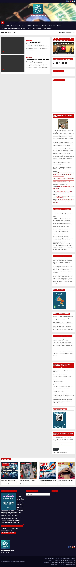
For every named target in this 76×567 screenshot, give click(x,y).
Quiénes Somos (9, 22)
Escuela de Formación (53, 560)
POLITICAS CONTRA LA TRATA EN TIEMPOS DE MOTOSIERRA (13, 28)
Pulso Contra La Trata (6, 463)
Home (60, 32)
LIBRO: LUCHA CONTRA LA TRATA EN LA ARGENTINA (34, 22)
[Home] (2, 22)
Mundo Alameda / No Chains (17, 25)
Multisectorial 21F (5, 25)
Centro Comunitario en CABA (65, 558)
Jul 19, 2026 (23, 483)
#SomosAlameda (38, 15)
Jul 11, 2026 (42, 483)
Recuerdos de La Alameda (70, 564)
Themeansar (22, 561)
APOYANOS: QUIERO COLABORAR (34, 28)
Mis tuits (54, 74)
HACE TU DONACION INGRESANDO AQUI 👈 (11, 525)
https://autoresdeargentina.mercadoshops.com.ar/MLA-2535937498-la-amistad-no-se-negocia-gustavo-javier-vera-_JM (63, 180)
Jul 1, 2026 (61, 483)
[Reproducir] (54, 53)
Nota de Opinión (61, 463)
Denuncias (44, 25)
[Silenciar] (70, 53)
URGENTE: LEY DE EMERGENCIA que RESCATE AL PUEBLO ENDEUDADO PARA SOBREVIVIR (47, 482)
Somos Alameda (29, 40)
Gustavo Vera (52, 25)
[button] (74, 25)
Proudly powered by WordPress (7, 561)
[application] (63, 48)
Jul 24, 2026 (5, 483)
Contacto (59, 25)
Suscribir (56, 449)
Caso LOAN (23, 463)
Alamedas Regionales (60, 22)
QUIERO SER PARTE (47, 28)
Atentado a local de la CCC (33, 42)
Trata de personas (50, 22)
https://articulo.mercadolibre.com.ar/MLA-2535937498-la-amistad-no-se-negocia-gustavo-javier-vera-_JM (63, 174)
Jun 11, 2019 (29, 61)
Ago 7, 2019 (29, 43)
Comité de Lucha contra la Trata (33, 25)
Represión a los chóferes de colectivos (37, 59)
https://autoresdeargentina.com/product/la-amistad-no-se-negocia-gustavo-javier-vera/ (63, 201)
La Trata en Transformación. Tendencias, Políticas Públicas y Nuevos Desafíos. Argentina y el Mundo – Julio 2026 (9, 482)
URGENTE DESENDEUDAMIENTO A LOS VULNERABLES (65, 481)
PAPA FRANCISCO (18, 22)
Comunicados (42, 463)
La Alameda (35, 43)
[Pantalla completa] (72, 53)
